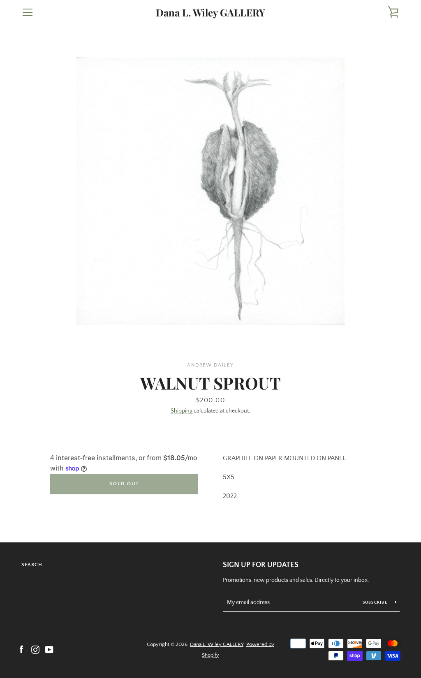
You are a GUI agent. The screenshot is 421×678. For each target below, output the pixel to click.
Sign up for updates (260, 565)
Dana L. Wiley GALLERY (210, 12)
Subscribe (376, 602)
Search (31, 564)
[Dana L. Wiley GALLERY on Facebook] (21, 649)
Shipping (181, 411)
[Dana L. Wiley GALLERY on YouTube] (49, 649)
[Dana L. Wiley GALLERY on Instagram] (35, 649)
